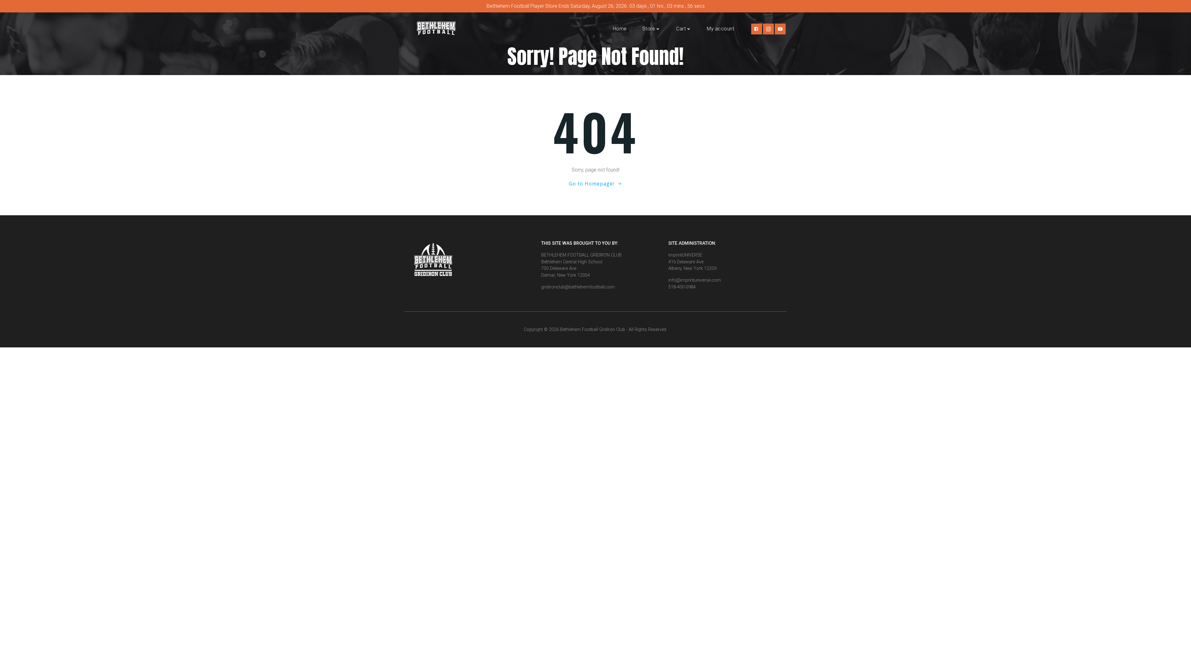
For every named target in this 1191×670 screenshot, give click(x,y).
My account (720, 29)
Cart (681, 29)
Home (620, 29)
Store (648, 29)
